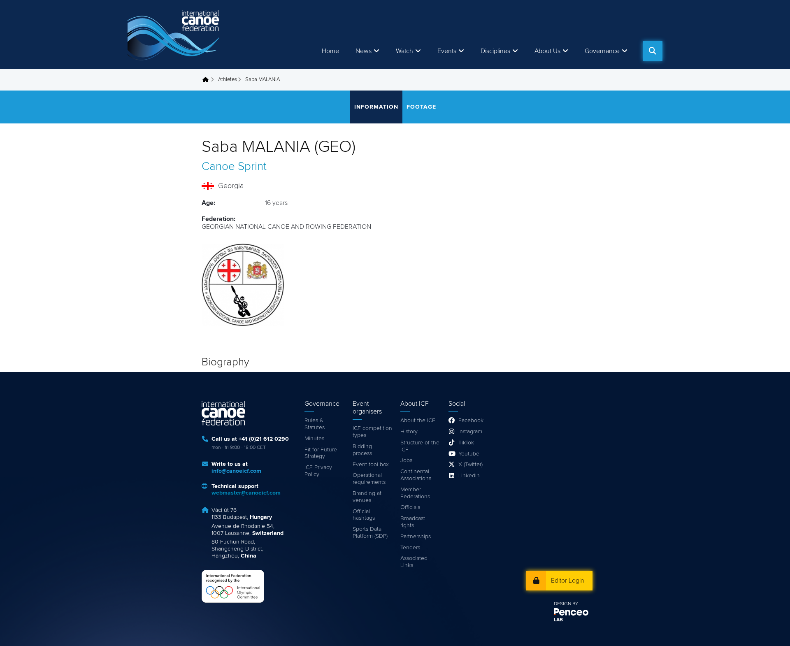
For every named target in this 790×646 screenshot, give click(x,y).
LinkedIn (469, 476)
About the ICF (417, 420)
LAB (558, 620)
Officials (410, 507)
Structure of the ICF (419, 446)
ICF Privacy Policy (318, 471)
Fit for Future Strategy (320, 453)
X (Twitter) (470, 464)
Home (330, 51)
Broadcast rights (412, 522)
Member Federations (415, 493)
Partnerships (415, 536)
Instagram (470, 432)
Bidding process (362, 450)
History (409, 432)
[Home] (175, 34)
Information (376, 107)
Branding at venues (367, 496)
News (364, 51)
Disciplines (495, 51)
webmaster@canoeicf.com (246, 493)
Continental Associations (415, 475)
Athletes (227, 79)
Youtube (468, 454)
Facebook (470, 420)
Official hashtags (364, 515)
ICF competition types (372, 431)
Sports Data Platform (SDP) (370, 532)
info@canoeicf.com (236, 471)
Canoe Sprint (234, 166)
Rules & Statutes (314, 424)
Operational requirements (369, 478)
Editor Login (567, 580)
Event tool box (371, 464)
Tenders (410, 548)
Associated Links (414, 561)
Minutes (314, 439)
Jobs (406, 460)
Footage (421, 107)
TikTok (466, 443)
